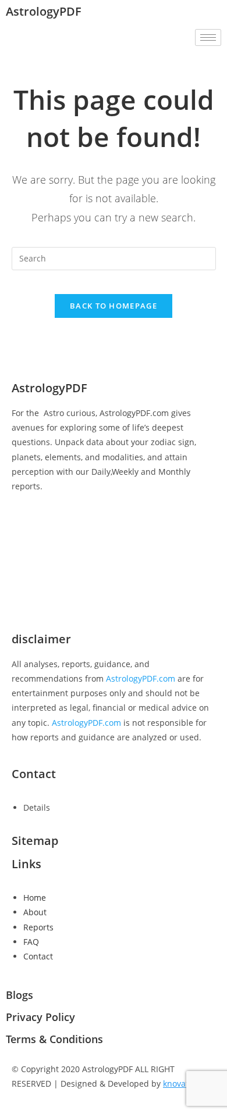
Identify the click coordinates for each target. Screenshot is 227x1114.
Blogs (19, 995)
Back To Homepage (113, 305)
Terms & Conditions (54, 1039)
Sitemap (35, 840)
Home (34, 897)
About (35, 912)
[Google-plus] (113, 576)
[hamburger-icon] (208, 37)
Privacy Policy (40, 1017)
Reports (38, 927)
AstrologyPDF (43, 11)
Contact (38, 956)
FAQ (31, 941)
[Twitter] (113, 550)
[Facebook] (113, 524)
